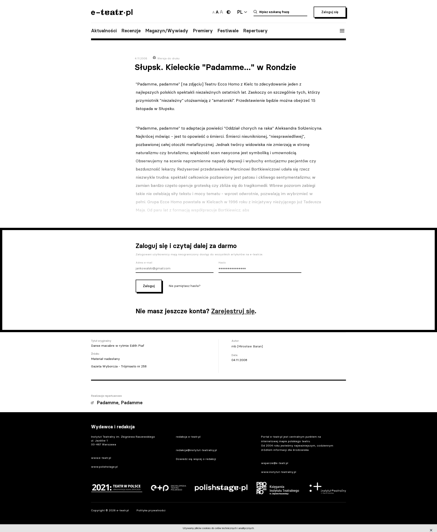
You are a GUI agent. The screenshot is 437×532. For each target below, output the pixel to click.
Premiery (203, 30)
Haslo (222, 262)
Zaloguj (149, 286)
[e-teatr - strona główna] (111, 14)
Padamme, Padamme (119, 402)
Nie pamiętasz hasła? (185, 286)
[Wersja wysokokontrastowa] (228, 12)
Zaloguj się (329, 12)
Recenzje (131, 30)
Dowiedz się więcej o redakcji (196, 459)
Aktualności (104, 30)
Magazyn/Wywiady (166, 30)
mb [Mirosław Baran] (247, 346)
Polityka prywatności (151, 510)
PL (240, 12)
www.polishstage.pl (104, 466)
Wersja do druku (168, 58)
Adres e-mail (144, 262)
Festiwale (228, 30)
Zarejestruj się (233, 311)
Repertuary (255, 30)
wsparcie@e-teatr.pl (274, 463)
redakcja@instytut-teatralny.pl (196, 450)
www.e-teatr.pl (101, 457)
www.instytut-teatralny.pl (278, 472)
